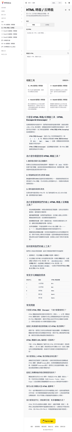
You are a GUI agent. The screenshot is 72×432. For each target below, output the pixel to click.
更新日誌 (62, 426)
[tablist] (40, 25)
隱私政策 (44, 426)
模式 (27, 21)
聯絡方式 (50, 426)
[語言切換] (69, 2)
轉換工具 (3, 51)
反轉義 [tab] (47, 25)
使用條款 (37, 426)
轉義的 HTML (30, 53)
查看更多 (65, 80)
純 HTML (28, 29)
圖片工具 (3, 14)
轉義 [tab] (33, 25)
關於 (32, 426)
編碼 (2, 21)
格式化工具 (4, 54)
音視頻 (3, 11)
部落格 (57, 426)
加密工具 (3, 18)
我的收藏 (3, 7)
